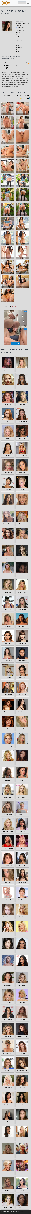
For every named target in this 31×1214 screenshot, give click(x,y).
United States (21, 27)
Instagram (22, 52)
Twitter (18, 52)
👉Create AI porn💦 (25, 98)
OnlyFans (19, 47)
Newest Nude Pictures (13, 95)
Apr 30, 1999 (20, 23)
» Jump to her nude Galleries (23, 17)
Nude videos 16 (16, 64)
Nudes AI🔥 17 (25, 64)
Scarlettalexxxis (20, 37)
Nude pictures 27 (7, 65)
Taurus (18, 32)
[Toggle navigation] (28, 3)
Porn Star (18, 42)
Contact (22, 1211)
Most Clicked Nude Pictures (25, 96)
